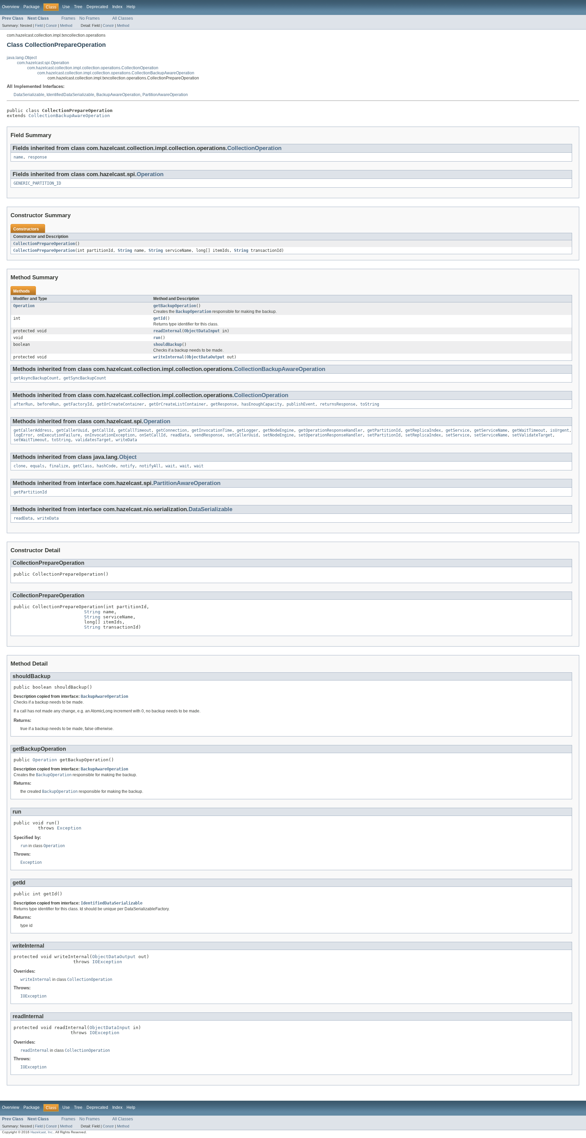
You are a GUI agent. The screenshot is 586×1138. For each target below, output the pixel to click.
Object (128, 457)
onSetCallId (152, 435)
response (37, 157)
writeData (126, 439)
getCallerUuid (71, 430)
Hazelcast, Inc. (42, 1132)
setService (457, 435)
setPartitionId (384, 435)
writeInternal (168, 357)
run (156, 337)
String (125, 250)
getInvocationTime (212, 430)
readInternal (167, 331)
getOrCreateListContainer (177, 404)
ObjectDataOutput (205, 357)
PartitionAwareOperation (165, 94)
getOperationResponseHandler (330, 430)
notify (127, 466)
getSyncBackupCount (84, 378)
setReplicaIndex (423, 435)
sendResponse (208, 435)
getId (159, 318)
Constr (51, 25)
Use (66, 6)
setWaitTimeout (30, 439)
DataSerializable (29, 94)
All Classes (122, 18)
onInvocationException (110, 435)
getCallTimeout (134, 430)
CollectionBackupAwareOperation (69, 115)
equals (37, 466)
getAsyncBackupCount (36, 378)
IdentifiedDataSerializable (70, 94)
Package (31, 6)
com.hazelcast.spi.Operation (43, 62)
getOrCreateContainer (120, 404)
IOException (107, 961)
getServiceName (490, 430)
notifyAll (150, 466)
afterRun (23, 404)
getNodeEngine (278, 430)
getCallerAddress (33, 430)
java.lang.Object (22, 57)
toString (369, 404)
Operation (150, 174)
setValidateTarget (532, 435)
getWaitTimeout (528, 430)
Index (117, 6)
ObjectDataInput (202, 331)
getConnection (171, 430)
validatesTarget (93, 439)
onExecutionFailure (58, 435)
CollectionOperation (254, 148)
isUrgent (559, 430)
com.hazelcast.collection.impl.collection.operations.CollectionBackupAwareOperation (115, 73)
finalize (58, 466)
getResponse (224, 404)
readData (179, 435)
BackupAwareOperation (118, 94)
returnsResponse (337, 404)
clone (19, 466)
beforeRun (48, 404)
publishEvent (301, 404)
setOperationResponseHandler (330, 435)
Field (39, 25)
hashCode (106, 466)
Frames (68, 18)
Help (130, 6)
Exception (69, 828)
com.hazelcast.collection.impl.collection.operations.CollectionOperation (92, 68)
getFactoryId (77, 404)
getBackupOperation (174, 305)
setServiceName (490, 435)
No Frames (89, 18)
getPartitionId (384, 430)
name (18, 157)
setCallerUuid (242, 435)
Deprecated (97, 6)
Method (66, 25)
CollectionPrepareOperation (44, 243)
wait (170, 466)
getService (457, 430)
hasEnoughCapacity (261, 404)
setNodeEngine (278, 435)
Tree (78, 6)
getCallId (102, 430)
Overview (10, 6)
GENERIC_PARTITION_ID (37, 183)
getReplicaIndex (423, 430)
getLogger (247, 430)
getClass (82, 466)
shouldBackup (167, 344)
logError (23, 435)
